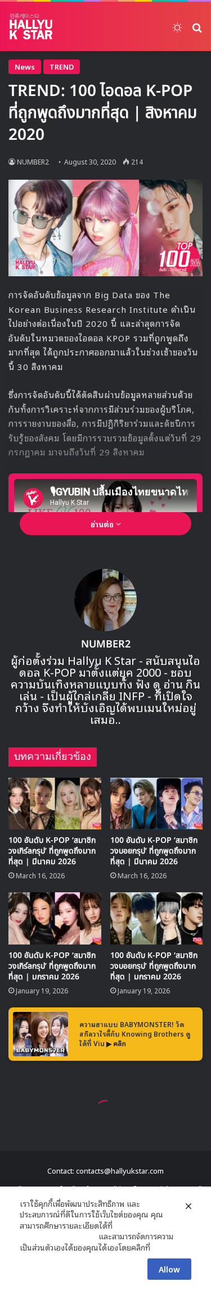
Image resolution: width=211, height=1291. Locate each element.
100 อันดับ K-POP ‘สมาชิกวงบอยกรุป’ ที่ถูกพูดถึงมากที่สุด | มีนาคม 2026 (153, 851)
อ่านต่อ (103, 523)
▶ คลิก (116, 1043)
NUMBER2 (33, 161)
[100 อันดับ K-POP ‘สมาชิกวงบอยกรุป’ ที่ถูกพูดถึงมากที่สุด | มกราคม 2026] (156, 918)
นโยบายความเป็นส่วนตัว (58, 1236)
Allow (169, 1268)
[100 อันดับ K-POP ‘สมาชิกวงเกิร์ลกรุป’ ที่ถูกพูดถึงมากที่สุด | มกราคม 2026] (54, 918)
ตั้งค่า (161, 1247)
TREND (62, 66)
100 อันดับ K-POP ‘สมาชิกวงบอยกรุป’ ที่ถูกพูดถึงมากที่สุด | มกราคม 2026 (153, 966)
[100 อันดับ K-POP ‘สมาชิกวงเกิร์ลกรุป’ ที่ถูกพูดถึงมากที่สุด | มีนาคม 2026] (54, 804)
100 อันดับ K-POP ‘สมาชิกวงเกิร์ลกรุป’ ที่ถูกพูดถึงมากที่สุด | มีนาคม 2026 (52, 851)
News (25, 66)
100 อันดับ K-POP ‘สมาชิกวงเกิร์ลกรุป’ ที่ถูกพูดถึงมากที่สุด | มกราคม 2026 (52, 966)
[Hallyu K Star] (30, 26)
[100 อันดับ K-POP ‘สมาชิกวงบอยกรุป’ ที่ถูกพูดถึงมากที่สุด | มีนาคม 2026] (156, 804)
